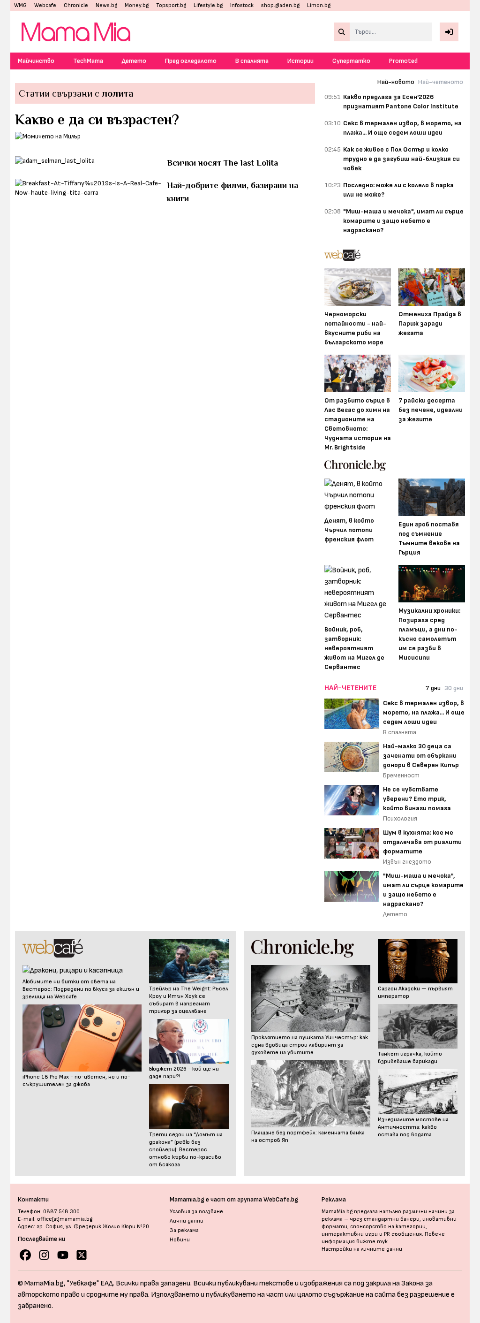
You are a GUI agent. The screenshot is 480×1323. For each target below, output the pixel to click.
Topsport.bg (171, 5)
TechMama (88, 61)
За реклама (184, 1230)
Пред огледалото (191, 61)
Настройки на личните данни (362, 1249)
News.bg (106, 5)
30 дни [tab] (453, 688)
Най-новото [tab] (395, 82)
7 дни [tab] (433, 688)
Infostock (242, 5)
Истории (300, 61)
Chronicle (76, 5)
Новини (180, 1239)
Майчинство (36, 61)
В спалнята (252, 61)
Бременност (401, 775)
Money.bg (137, 5)
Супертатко (351, 61)
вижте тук (372, 1241)
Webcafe (45, 5)
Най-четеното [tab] (440, 82)
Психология (400, 818)
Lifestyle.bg (208, 5)
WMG (20, 5)
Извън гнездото (407, 862)
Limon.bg (318, 5)
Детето (134, 61)
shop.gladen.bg (280, 5)
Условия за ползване (196, 1211)
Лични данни (186, 1220)
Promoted (403, 61)
